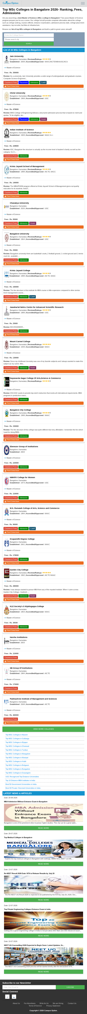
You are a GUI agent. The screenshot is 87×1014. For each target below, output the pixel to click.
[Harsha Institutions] (7, 641)
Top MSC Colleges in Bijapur (17, 742)
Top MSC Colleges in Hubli (16, 761)
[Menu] (83, 3)
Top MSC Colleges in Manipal (17, 758)
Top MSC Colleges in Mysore (17, 735)
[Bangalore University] (7, 237)
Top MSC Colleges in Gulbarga (17, 738)
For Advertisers (30, 1003)
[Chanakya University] (7, 206)
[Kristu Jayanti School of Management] (7, 170)
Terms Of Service (35, 1006)
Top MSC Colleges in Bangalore (18, 769)
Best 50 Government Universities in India (21, 784)
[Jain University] (7, 60)
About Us (16, 1003)
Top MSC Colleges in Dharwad (17, 746)
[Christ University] (7, 96)
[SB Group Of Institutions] (7, 671)
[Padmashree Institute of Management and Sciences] (7, 702)
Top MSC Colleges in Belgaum (17, 765)
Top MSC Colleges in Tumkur (17, 750)
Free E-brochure (13, 86)
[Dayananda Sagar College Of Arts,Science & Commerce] (7, 382)
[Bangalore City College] (7, 413)
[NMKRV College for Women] (7, 481)
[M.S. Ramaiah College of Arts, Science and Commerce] (7, 512)
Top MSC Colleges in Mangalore (18, 754)
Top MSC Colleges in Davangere (18, 773)
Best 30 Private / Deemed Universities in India (23, 788)
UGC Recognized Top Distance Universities (22, 777)
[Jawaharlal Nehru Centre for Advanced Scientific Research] (7, 311)
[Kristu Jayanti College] (7, 274)
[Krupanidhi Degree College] (7, 542)
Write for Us (44, 1003)
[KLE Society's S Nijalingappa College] (7, 610)
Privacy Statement (53, 1006)
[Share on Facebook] (7, 997)
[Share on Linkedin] (14, 997)
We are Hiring (58, 1003)
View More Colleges (43, 729)
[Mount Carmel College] (7, 345)
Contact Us (72, 1003)
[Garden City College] (7, 573)
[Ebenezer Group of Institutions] (7, 450)
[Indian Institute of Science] (7, 133)
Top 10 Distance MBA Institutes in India (20, 780)
